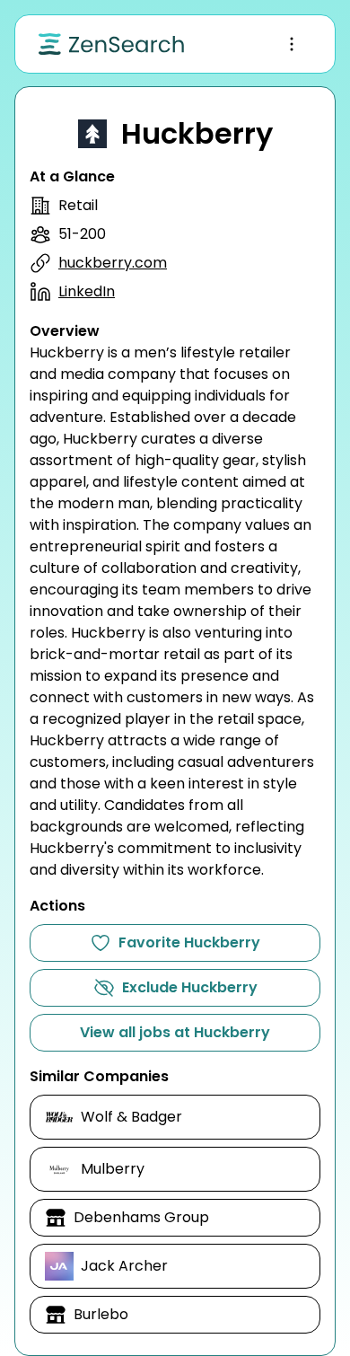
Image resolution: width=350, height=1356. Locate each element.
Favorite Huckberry (189, 942)
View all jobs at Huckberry (175, 1032)
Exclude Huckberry (190, 987)
